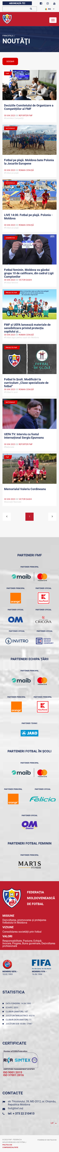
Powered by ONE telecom (47, 1140)
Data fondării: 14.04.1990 (19, 1003)
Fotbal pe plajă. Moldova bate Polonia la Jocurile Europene (29, 161)
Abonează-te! (17, 3)
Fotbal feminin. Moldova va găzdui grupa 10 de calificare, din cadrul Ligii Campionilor (29, 273)
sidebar (10, 61)
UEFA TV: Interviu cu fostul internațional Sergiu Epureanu (24, 435)
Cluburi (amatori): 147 (17, 1011)
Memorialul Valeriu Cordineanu (25, 489)
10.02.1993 (7, 974)
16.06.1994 (37, 974)
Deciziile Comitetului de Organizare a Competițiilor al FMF (28, 107)
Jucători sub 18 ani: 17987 (19, 1024)
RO (49, 9)
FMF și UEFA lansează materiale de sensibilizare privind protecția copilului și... (27, 328)
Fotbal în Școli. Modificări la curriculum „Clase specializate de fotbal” (26, 382)
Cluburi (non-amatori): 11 (19, 1020)
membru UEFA (9, 971)
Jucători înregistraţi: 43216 (21, 1016)
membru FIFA (38, 971)
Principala (7, 36)
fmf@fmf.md (15, 1108)
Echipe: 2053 (12, 1007)
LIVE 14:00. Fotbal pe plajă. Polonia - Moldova (28, 216)
